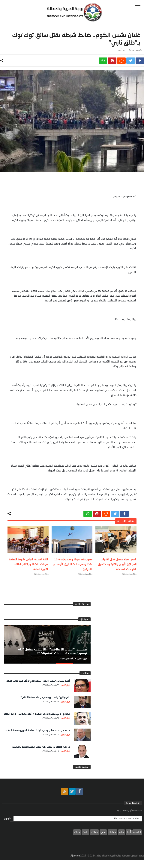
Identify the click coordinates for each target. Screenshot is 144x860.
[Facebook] (79, 791)
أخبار (120, 49)
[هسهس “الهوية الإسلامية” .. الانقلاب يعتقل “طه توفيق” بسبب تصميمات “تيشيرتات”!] (47, 644)
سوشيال (112, 831)
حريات (77, 831)
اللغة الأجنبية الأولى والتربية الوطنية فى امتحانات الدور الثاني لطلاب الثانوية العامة (29, 564)
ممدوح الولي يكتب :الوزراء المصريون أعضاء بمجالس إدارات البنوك (37, 713)
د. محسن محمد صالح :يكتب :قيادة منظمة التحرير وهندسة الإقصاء (37, 730)
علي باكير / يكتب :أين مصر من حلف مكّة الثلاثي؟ (45, 697)
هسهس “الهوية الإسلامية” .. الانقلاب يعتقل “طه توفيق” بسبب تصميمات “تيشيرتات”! (52, 651)
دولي (103, 831)
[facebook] (140, 60)
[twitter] (130, 60)
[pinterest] (112, 60)
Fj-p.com (75, 855)
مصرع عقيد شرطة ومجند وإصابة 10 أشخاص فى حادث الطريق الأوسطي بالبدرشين (72, 564)
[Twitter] (72, 791)
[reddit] (121, 60)
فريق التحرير (82, 658)
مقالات (94, 831)
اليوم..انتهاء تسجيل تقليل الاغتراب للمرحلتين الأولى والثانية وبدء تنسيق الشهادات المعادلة (117, 564)
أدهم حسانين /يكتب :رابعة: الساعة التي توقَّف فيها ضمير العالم (38, 680)
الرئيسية (137, 831)
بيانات (85, 831)
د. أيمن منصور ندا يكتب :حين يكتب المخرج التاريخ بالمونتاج (41, 746)
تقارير (121, 831)
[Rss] (64, 791)
